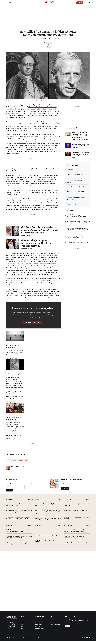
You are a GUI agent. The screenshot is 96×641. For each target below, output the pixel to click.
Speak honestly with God (41, 530)
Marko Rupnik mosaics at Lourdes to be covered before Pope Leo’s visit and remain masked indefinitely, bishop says (81, 136)
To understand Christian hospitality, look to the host (47, 504)
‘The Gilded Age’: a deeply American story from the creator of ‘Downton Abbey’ (80, 154)
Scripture (23, 622)
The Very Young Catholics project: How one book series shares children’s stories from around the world (47, 512)
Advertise (52, 622)
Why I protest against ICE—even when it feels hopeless (80, 145)
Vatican (26, 460)
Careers (37, 621)
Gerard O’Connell (26, 235)
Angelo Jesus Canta (27, 248)
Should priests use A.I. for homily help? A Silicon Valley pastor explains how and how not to (76, 530)
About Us (37, 619)
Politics (22, 624)
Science (14, 460)
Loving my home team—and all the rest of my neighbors (46, 540)
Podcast (22, 628)
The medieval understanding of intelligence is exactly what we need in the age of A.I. (78, 222)
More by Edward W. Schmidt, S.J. (19, 471)
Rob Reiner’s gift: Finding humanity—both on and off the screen (76, 517)
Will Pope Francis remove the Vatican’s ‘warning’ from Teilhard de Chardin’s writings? (39, 230)
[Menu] (7, 3)
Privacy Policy (38, 624)
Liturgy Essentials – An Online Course (77, 186)
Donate (51, 619)
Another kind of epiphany (14, 374)
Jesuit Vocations (39, 628)
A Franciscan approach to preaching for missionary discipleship (74, 537)
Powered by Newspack (34, 637)
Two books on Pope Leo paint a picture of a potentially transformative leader (78, 236)
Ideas (52, 28)
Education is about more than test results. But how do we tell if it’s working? (48, 519)
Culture (22, 621)
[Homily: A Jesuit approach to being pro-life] (15, 413)
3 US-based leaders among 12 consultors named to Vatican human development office (19, 537)
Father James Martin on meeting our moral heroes (77, 543)
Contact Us (38, 626)
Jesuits (8, 460)
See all (30, 499)
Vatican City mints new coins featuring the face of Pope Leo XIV (18, 543)
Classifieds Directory (55, 624)
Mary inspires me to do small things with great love (48, 535)
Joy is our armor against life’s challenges (14, 346)
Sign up (67, 626)
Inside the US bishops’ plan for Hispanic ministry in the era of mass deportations (19, 511)
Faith (22, 619)
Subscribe (80, 2)
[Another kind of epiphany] (15, 370)
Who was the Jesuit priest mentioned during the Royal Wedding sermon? (36, 243)
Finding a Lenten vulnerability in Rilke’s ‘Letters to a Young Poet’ (76, 504)
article (8, 115)
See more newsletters (36, 483)
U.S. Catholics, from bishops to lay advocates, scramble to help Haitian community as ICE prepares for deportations (17, 518)
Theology (20, 460)
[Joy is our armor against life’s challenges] (15, 341)
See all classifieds (71, 204)
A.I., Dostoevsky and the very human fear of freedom (78, 243)
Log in (85, 2)
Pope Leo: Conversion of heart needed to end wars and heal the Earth (18, 504)
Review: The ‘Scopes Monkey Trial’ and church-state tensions (76, 511)
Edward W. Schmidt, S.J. (45, 38)
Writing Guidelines (39, 622)
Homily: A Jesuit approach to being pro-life (14, 418)
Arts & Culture (46, 28)
